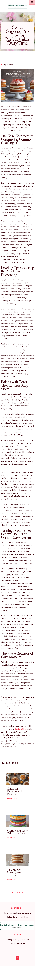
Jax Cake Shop (20, 729)
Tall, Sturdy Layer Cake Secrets (14, 872)
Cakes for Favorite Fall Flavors (14, 791)
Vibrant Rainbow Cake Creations (17, 832)
